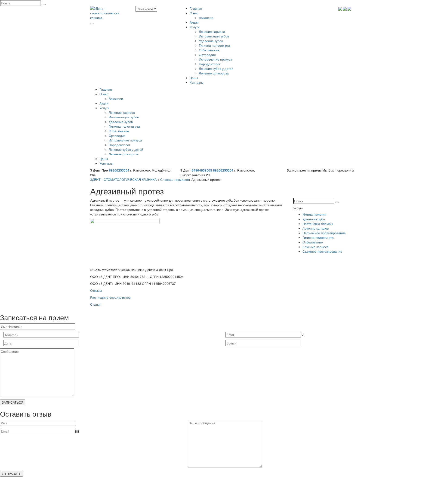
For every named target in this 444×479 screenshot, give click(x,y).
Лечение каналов (315, 228)
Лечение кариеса (212, 31)
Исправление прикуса (215, 59)
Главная (196, 8)
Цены (194, 77)
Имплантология (314, 214)
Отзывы (96, 290)
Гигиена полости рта (214, 45)
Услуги (195, 27)
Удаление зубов (211, 40)
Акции (194, 22)
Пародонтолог (209, 63)
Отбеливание (209, 50)
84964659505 (202, 170)
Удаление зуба (313, 219)
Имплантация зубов (214, 36)
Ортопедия (207, 54)
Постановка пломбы (317, 223)
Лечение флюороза (214, 73)
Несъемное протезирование (324, 232)
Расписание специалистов (110, 297)
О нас (194, 13)
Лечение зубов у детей (216, 68)
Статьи (95, 304)
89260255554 (119, 170)
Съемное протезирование (322, 251)
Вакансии (206, 17)
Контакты (197, 82)
